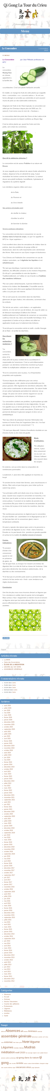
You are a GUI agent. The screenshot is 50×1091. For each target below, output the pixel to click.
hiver (26, 1042)
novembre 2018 (9, 849)
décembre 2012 (9, 979)
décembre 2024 (9, 746)
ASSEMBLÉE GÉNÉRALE (13, 669)
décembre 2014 (9, 934)
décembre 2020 (9, 811)
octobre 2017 (8, 873)
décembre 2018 (9, 847)
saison (25, 1063)
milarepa (21, 1048)
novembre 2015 (9, 915)
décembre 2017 (9, 868)
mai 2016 (7, 901)
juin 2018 (7, 856)
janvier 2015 (8, 931)
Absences (7, 994)
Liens (14, 683)
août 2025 (7, 731)
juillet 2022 (7, 783)
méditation (8, 1052)
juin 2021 (7, 804)
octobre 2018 (8, 851)
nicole (7, 55)
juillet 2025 (7, 734)
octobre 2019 (8, 830)
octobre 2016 (8, 889)
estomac (8, 1042)
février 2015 (8, 929)
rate (10, 1063)
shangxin (42, 1063)
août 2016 (7, 894)
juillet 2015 (7, 920)
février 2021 (8, 807)
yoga (32, 1067)
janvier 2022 (8, 793)
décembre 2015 (9, 913)
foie (14, 1042)
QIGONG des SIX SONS (12, 667)
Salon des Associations (12, 662)
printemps (13, 1058)
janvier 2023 (8, 778)
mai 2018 (7, 859)
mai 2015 (7, 922)
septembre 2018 (9, 854)
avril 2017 (7, 880)
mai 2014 (7, 943)
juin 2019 (7, 835)
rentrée (19, 1063)
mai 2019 (7, 837)
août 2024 (7, 753)
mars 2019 (7, 840)
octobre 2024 (8, 750)
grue (20, 1042)
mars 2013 (7, 974)
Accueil (6, 997)
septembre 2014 (9, 938)
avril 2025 (7, 738)
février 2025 (8, 741)
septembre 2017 (9, 875)
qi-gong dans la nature (27, 1057)
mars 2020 (7, 823)
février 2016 (8, 908)
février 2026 (8, 717)
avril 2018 (7, 861)
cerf (44, 1037)
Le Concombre (9, 48)
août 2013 (7, 962)
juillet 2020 (7, 821)
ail (22, 1031)
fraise (17, 1042)
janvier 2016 (8, 910)
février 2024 (8, 762)
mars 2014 (7, 948)
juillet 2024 (7, 755)
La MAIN (7, 660)
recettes (7, 1013)
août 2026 (7, 705)
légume (35, 1041)
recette (14, 1063)
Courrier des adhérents (11, 1004)
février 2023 (8, 776)
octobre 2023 (8, 769)
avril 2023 (7, 771)
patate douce (44, 1052)
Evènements (8, 1006)
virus (28, 1067)
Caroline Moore (40, 1086)
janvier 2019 (8, 844)
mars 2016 (7, 905)
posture (3, 1058)
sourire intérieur (8, 1067)
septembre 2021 (9, 800)
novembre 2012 (9, 981)
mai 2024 (7, 760)
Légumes (6, 638)
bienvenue (35, 1037)
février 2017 (8, 882)
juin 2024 (7, 757)
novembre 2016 (9, 887)
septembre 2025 (9, 729)
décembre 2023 (9, 767)
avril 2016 (7, 903)
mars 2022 (7, 788)
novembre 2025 (9, 724)
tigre (14, 1067)
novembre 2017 (9, 870)
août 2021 (7, 802)
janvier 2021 (8, 809)
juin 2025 (7, 736)
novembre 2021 (9, 797)
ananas (25, 1031)
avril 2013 (7, 971)
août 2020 (7, 818)
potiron (8, 1058)
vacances (21, 1067)
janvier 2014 (8, 953)
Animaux (7, 999)
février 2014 (8, 950)
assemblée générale (16, 1036)
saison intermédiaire (33, 1063)
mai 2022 (7, 785)
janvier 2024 (8, 764)
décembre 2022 (9, 781)
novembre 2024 (9, 748)
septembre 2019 (9, 833)
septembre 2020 (9, 816)
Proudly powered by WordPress (14, 1086)
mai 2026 (7, 713)
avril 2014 (7, 946)
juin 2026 (7, 710)
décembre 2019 (9, 828)
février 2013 (8, 976)
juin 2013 (7, 967)
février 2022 (8, 790)
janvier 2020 (8, 826)
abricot (3, 1031)
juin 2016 (7, 898)
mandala (16, 1048)
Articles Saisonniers (11, 1001)
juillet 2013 (7, 964)
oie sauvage (29, 1052)
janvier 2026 (8, 720)
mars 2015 (7, 927)
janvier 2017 (8, 884)
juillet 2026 (7, 708)
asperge (39, 1031)
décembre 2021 (9, 795)
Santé (6, 1016)
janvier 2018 (8, 866)
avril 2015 (7, 924)
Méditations (8, 1011)
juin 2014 (7, 941)
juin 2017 (7, 877)
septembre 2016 (9, 891)
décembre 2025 (9, 722)
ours (38, 1052)
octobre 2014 (8, 936)
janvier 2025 (8, 743)
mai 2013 (7, 969)
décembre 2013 (9, 955)
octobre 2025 (8, 727)
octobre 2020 (8, 814)
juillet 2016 (7, 896)
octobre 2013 (8, 960)
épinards (37, 1067)
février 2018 (8, 863)
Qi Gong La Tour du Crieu (25, 5)
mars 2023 (7, 774)
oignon (35, 1052)
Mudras (29, 1047)
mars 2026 (7, 715)
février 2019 (8, 842)
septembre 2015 (9, 917)
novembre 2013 (9, 957)
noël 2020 (20, 1052)
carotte (40, 1037)
